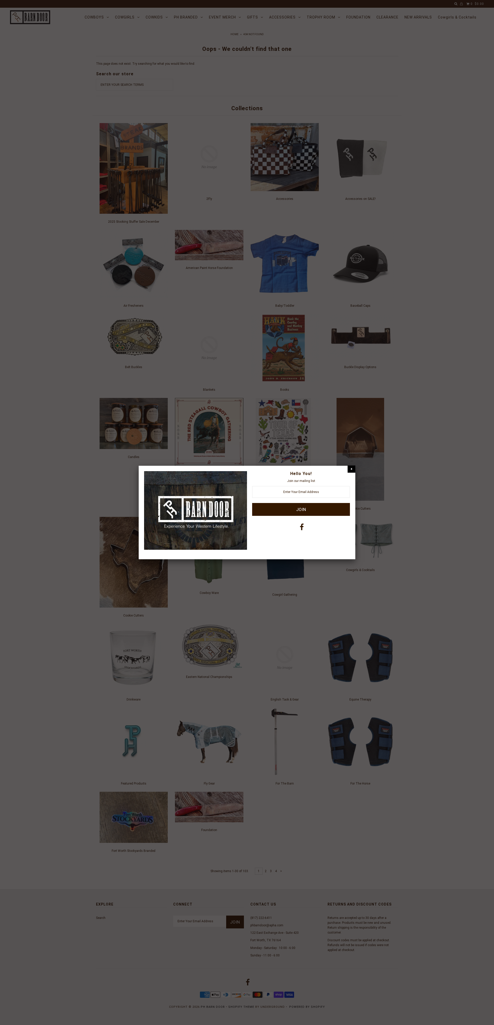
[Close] (351, 469)
